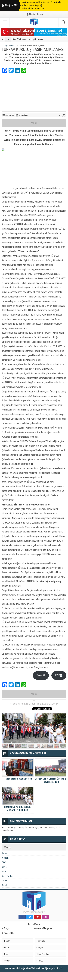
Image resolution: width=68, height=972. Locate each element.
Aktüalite (13, 46)
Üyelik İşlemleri (36, 14)
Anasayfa (5, 46)
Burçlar (7, 928)
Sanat (4, 885)
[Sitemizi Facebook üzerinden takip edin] (22, 917)
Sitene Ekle (9, 933)
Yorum (4, 880)
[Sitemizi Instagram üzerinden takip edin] (45, 917)
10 (63, 746)
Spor (4, 871)
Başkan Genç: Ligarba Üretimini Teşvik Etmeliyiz (50, 780)
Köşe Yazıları (7, 876)
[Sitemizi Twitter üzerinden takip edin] (29, 917)
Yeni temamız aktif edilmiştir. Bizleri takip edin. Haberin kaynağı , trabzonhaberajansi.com (42, 5)
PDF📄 (59, 675)
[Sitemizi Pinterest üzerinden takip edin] (37, 917)
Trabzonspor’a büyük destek (27, 39)
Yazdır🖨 (41, 675)
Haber (4, 853)
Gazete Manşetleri (44, 928)
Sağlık (4, 867)
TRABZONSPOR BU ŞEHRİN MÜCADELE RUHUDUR (17, 809)
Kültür (4, 862)
